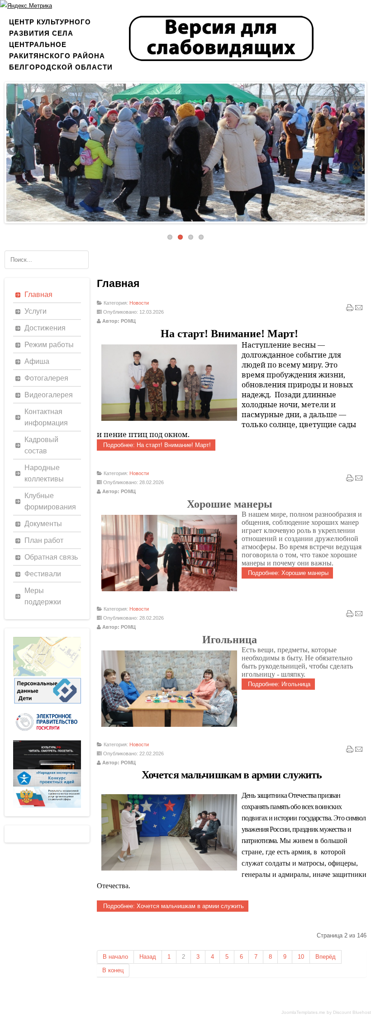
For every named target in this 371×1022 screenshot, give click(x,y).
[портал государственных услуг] (47, 738)
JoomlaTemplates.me (303, 1012)
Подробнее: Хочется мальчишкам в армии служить (172, 906)
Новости (139, 303)
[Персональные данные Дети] (47, 703)
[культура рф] (47, 767)
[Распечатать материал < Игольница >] (349, 615)
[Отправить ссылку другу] (358, 309)
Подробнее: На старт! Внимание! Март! (156, 445)
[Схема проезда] (47, 674)
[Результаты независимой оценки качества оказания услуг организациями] (47, 805)
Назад (147, 956)
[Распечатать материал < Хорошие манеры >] (349, 480)
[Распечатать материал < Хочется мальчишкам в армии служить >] (349, 751)
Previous (13, 150)
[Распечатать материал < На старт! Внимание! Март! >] (349, 309)
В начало (115, 956)
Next (358, 150)
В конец (113, 970)
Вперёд (325, 956)
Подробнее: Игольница (278, 684)
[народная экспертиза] (47, 784)
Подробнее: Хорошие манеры (287, 573)
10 (301, 956)
